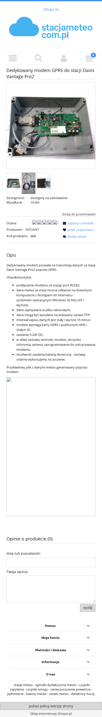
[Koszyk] (89, 58)
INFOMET (32, 229)
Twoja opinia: (17, 571)
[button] (13, 58)
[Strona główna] (51, 28)
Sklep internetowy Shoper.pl (51, 713)
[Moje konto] (63, 58)
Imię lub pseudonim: (23, 553)
